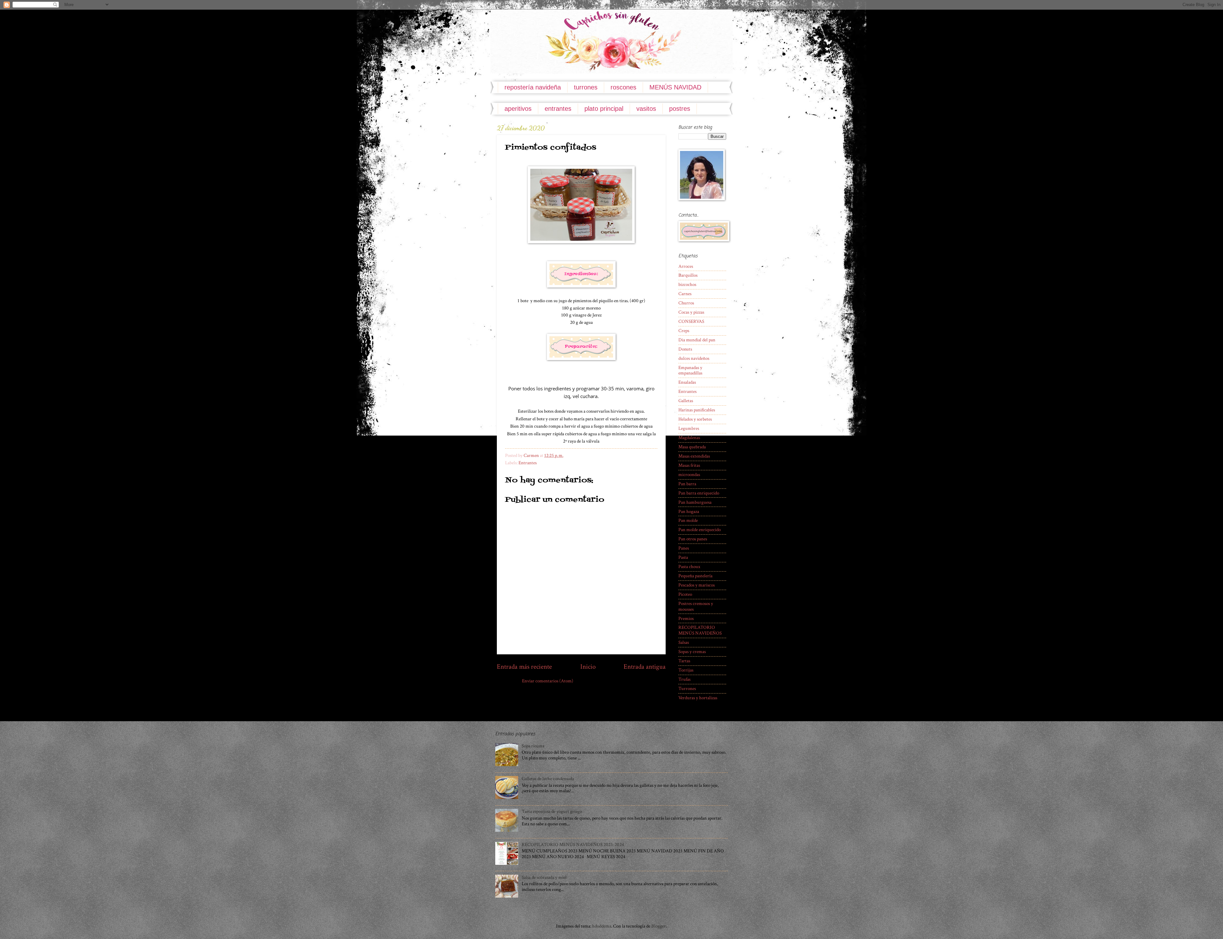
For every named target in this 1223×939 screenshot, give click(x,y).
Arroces (685, 266)
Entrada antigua (645, 666)
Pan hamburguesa (695, 502)
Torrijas (685, 670)
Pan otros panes (692, 539)
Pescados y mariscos (696, 585)
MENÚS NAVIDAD (675, 87)
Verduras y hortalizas (697, 698)
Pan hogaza (688, 512)
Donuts (685, 349)
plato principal (603, 108)
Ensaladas (687, 382)
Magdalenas (689, 438)
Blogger (658, 926)
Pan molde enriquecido (699, 530)
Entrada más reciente (524, 666)
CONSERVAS (691, 321)
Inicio (588, 666)
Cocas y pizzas (691, 312)
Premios (686, 618)
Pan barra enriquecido (698, 493)
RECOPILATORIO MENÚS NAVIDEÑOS (700, 630)
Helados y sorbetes (695, 419)
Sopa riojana (533, 746)
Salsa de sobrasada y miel (544, 877)
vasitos (646, 108)
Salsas (683, 642)
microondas (689, 475)
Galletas (685, 401)
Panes (683, 548)
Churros (686, 303)
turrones (585, 87)
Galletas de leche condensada (548, 779)
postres (679, 108)
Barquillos (687, 275)
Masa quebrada (692, 447)
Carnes (684, 294)
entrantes (558, 108)
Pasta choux (689, 567)
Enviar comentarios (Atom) (547, 681)
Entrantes (528, 463)
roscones (623, 87)
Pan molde (688, 520)
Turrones (687, 689)
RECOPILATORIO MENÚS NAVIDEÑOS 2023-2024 (573, 845)
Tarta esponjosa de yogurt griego (552, 811)
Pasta (683, 557)
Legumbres (688, 428)
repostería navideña (532, 87)
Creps (683, 331)
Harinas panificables (696, 410)
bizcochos (687, 284)
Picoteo (685, 594)
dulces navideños (693, 358)
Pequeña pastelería (695, 576)
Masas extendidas (694, 456)
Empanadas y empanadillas (690, 370)
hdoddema (601, 926)
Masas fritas (689, 465)
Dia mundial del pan (696, 340)
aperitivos (518, 108)
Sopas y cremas (692, 652)
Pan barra (687, 484)
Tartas (684, 661)
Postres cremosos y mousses (695, 606)
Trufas (684, 679)
